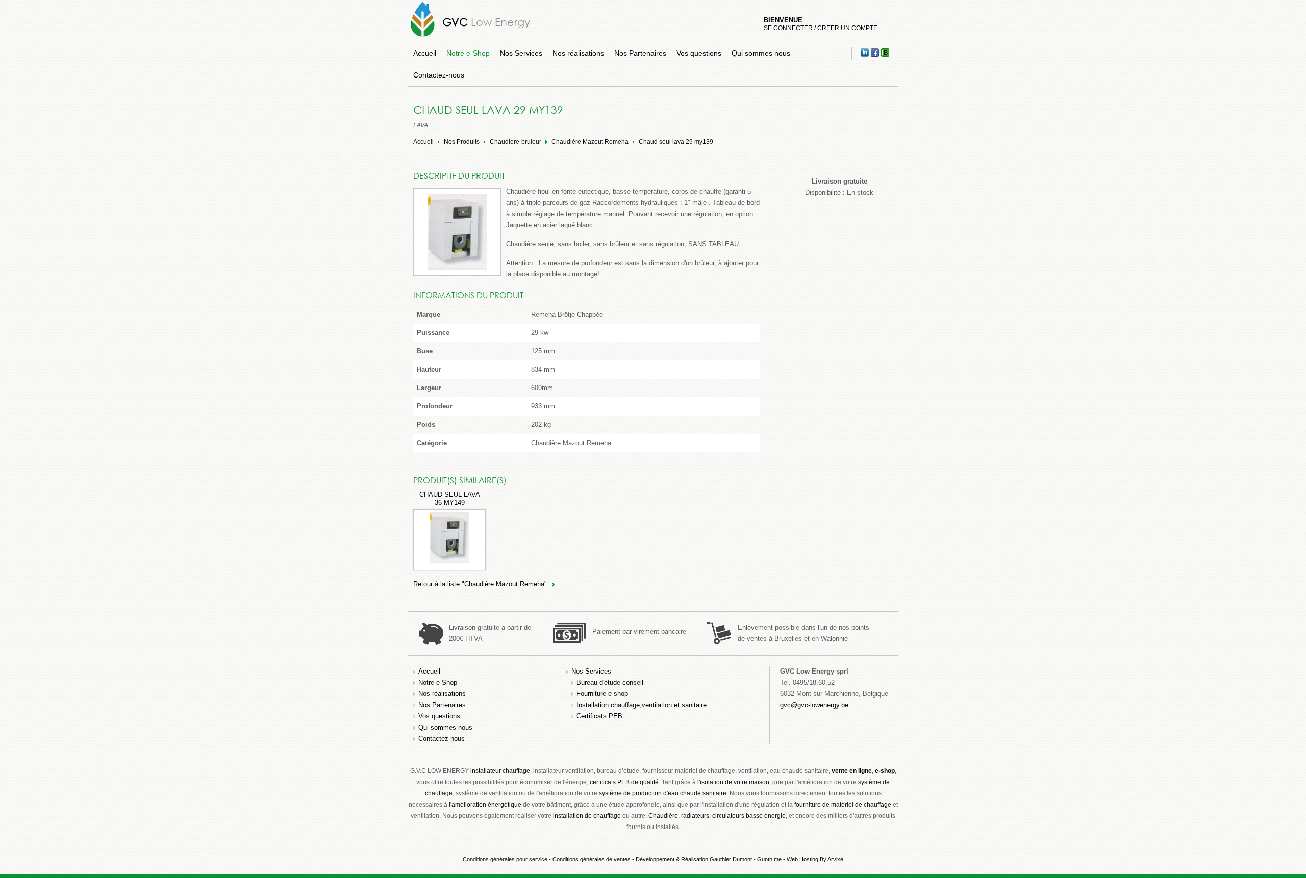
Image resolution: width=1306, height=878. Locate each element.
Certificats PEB (599, 716)
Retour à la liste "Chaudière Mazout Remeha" (480, 584)
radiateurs (695, 815)
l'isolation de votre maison (733, 782)
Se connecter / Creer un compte (820, 28)
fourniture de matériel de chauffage (842, 804)
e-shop (885, 770)
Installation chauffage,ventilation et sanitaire (641, 705)
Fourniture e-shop (602, 694)
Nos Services (521, 53)
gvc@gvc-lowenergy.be (814, 705)
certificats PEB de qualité (624, 782)
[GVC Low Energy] (422, 36)
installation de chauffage (587, 815)
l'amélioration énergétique (485, 804)
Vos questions (698, 53)
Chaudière (663, 815)
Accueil (424, 53)
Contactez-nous (438, 75)
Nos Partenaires (640, 53)
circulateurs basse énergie (749, 815)
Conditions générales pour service (505, 859)
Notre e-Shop (468, 53)
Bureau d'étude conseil (609, 682)
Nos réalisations (578, 53)
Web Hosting (802, 859)
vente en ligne (852, 770)
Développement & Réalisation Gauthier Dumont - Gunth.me (709, 859)
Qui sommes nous (761, 53)
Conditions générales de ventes (591, 859)
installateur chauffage (500, 770)
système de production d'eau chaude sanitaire (662, 793)
